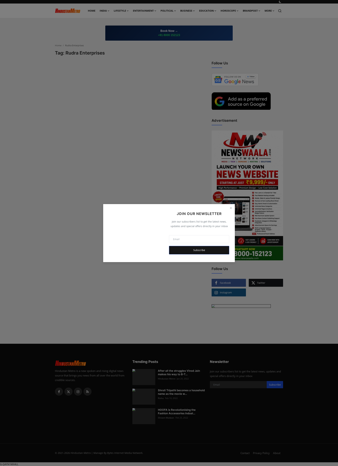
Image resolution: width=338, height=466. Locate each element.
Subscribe (199, 250)
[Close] (230, 208)
